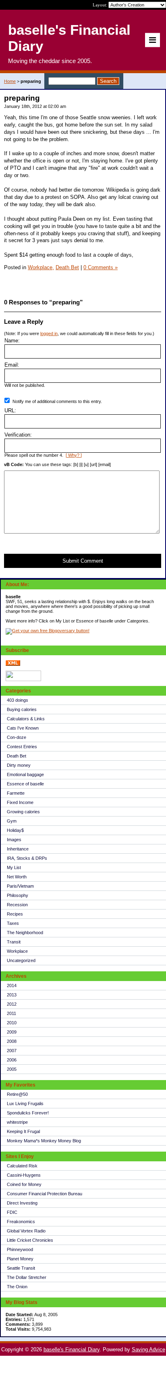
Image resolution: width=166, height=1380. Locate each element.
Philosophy (17, 895)
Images (14, 839)
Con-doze (16, 737)
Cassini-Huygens (24, 1175)
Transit (14, 941)
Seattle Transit (21, 1268)
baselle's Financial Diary (72, 1349)
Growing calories (23, 811)
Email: (11, 365)
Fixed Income (20, 802)
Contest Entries (22, 746)
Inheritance (18, 848)
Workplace (17, 951)
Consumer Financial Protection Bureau (44, 1193)
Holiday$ (15, 830)
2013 (12, 994)
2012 (12, 1004)
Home (10, 81)
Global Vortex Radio (26, 1230)
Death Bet (16, 755)
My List (14, 867)
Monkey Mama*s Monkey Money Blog (44, 1140)
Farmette (16, 793)
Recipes (15, 914)
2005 (12, 1069)
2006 (12, 1059)
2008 (12, 1041)
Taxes (13, 923)
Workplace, (41, 267)
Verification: (18, 435)
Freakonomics (21, 1221)
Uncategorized (21, 960)
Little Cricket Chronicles (30, 1240)
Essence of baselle (25, 783)
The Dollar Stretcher (26, 1277)
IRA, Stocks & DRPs (27, 858)
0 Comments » (100, 267)
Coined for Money (24, 1184)
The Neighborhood (25, 932)
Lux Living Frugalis (25, 1103)
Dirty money (19, 765)
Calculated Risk (22, 1165)
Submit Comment (82, 561)
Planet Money (20, 1258)
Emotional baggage (25, 774)
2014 (12, 985)
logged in (49, 333)
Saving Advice (148, 1349)
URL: (10, 410)
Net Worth (17, 876)
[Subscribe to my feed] (13, 664)
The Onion (17, 1286)
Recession (17, 904)
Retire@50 (17, 1094)
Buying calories (22, 709)
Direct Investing (22, 1203)
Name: (12, 341)
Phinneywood (20, 1249)
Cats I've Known (23, 728)
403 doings (17, 700)
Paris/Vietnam (20, 886)
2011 (11, 1013)
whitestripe (17, 1122)
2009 (12, 1032)
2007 (12, 1050)
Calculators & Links (26, 718)
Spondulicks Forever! (28, 1112)
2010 (12, 1022)
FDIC (12, 1212)
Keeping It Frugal (23, 1131)
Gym (12, 821)
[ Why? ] (74, 455)
